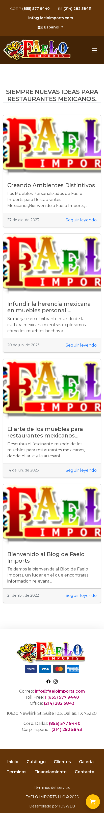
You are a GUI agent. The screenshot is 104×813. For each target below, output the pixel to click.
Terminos (17, 771)
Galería (86, 761)
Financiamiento (51, 771)
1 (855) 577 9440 (62, 697)
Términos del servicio (52, 787)
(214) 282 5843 (74, 8)
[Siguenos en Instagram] (56, 681)
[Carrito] (93, 801)
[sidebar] (94, 50)
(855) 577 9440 (30, 8)
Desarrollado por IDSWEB (52, 806)
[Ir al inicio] (38, 50)
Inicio (12, 761)
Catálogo (36, 761)
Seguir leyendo (81, 220)
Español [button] (51, 27)
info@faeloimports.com (50, 18)
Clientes (62, 761)
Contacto (84, 771)
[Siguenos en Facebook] (48, 681)
